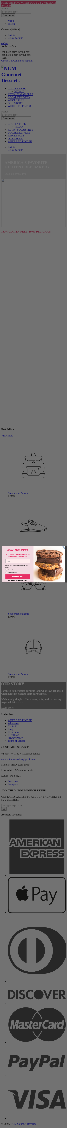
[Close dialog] (63, 547)
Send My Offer (17, 576)
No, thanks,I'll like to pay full (17, 580)
